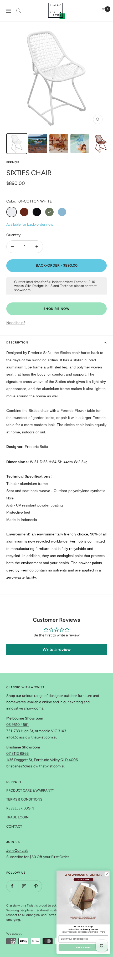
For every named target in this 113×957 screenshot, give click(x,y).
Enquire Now (56, 309)
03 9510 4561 (17, 724)
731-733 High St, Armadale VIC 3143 (36, 731)
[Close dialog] (106, 874)
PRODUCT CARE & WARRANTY (30, 790)
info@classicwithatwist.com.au (32, 737)
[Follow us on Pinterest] (36, 886)
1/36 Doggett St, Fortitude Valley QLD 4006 (42, 760)
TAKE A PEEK (83, 947)
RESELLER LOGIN (20, 808)
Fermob (12, 162)
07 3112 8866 (17, 753)
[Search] (18, 10)
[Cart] (104, 10)
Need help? (15, 323)
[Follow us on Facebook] (12, 886)
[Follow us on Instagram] (24, 886)
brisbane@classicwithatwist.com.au (35, 766)
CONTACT (14, 826)
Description (17, 342)
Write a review (57, 649)
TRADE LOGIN (17, 817)
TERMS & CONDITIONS (24, 799)
